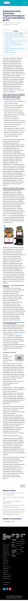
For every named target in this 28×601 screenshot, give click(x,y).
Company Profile (14, 540)
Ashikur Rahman (8, 22)
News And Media (22, 549)
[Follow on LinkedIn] (4, 589)
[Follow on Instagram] (10, 589)
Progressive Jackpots (10, 52)
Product (18, 541)
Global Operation (23, 543)
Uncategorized (6, 24)
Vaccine (18, 553)
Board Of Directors (14, 546)
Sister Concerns (14, 556)
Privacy (23, 540)
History (13, 542)
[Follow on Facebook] (7, 589)
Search (22, 485)
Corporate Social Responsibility (14, 551)
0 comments (14, 24)
